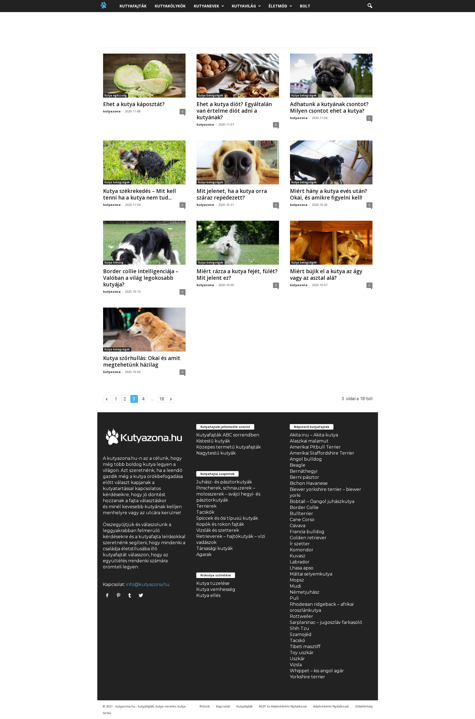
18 (161, 399)
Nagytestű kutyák (216, 453)
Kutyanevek (206, 6)
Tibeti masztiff (305, 646)
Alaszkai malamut (309, 441)
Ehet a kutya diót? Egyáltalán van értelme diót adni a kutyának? (234, 111)
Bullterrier (301, 513)
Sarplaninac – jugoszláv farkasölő (326, 622)
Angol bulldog (306, 459)
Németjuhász (304, 592)
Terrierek (206, 506)
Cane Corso (302, 519)
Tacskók (205, 512)
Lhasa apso (301, 568)
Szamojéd (300, 634)
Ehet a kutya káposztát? (134, 104)
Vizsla (296, 664)
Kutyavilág (244, 6)
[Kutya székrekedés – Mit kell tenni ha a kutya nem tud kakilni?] (144, 162)
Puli (294, 598)
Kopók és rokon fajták (220, 524)
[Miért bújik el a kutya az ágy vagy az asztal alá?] (331, 243)
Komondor (301, 549)
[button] (370, 6)
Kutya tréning (113, 262)
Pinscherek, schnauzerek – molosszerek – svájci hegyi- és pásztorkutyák (228, 494)
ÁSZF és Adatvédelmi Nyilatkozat (283, 706)
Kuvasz (297, 555)
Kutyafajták (133, 6)
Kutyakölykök (170, 6)
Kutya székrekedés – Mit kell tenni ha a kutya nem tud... (139, 194)
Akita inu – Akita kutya (314, 435)
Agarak (204, 554)
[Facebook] (108, 595)
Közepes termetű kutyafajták (228, 447)
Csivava (297, 525)
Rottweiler (301, 616)
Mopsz (297, 580)
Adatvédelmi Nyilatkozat (331, 706)
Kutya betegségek (210, 95)
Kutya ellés (208, 595)
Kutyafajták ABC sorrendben (227, 435)
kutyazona (112, 111)
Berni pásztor (304, 477)
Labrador (300, 562)
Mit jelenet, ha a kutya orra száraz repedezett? (232, 194)
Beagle (297, 465)
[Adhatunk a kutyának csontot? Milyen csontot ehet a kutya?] (331, 76)
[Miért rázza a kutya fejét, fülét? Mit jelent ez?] (238, 243)
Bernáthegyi (303, 471)
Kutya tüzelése (213, 583)
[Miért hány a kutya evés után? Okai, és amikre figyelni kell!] (331, 162)
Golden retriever (308, 537)
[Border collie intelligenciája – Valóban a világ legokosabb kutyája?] (144, 243)
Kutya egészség (115, 95)
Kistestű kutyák (213, 441)
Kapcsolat (223, 706)
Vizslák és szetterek (217, 530)
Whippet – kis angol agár (317, 670)
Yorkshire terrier (307, 676)
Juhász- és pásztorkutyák (224, 482)
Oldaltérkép (364, 706)
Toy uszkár (302, 652)
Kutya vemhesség (215, 589)
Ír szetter (300, 543)
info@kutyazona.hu (148, 584)
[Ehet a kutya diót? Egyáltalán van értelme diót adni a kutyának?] (238, 76)
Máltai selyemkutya (311, 574)
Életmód (278, 6)
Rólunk (205, 706)
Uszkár (297, 658)
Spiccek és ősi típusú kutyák (227, 518)
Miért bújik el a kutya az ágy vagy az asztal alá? (326, 274)
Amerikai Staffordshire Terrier (322, 453)
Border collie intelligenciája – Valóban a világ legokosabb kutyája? (140, 278)
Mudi (295, 586)
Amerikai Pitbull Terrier (315, 447)
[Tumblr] (131, 595)
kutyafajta (150, 536)
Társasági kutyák (214, 548)
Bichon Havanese (309, 483)
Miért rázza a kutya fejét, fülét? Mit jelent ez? (237, 274)
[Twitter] (142, 595)
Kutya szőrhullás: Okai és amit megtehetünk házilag (141, 361)
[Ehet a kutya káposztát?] (144, 76)
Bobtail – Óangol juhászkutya (322, 501)
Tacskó (297, 640)
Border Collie (304, 507)
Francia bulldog (307, 531)
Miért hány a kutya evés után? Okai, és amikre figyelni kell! (328, 194)
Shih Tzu (299, 628)
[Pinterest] (119, 595)
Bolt (305, 6)
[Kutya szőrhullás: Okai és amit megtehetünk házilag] (144, 330)
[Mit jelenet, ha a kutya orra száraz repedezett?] (238, 162)
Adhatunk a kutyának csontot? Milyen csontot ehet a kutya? (329, 107)
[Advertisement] (237, 30)
